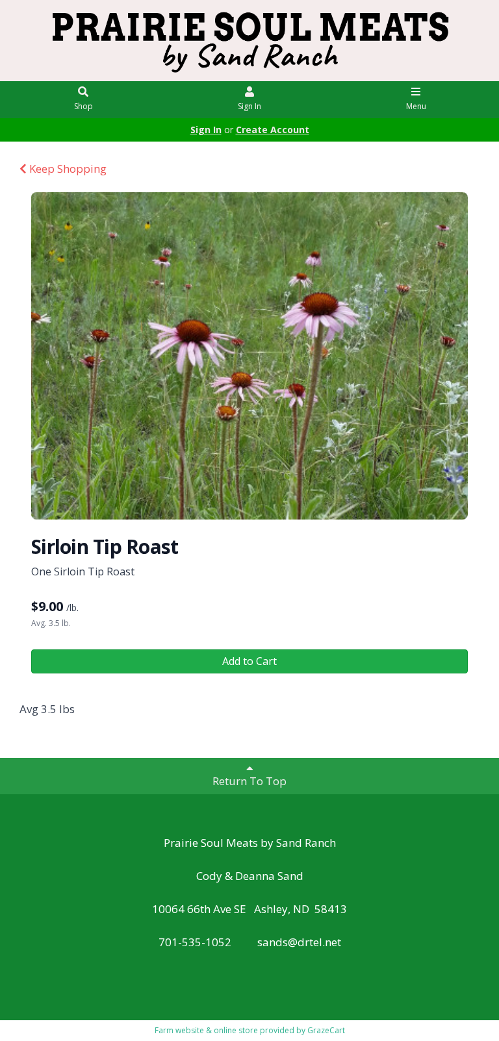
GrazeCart (326, 1030)
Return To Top (249, 780)
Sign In (249, 106)
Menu (416, 106)
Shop (83, 106)
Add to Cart (249, 661)
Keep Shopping (67, 168)
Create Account (272, 129)
